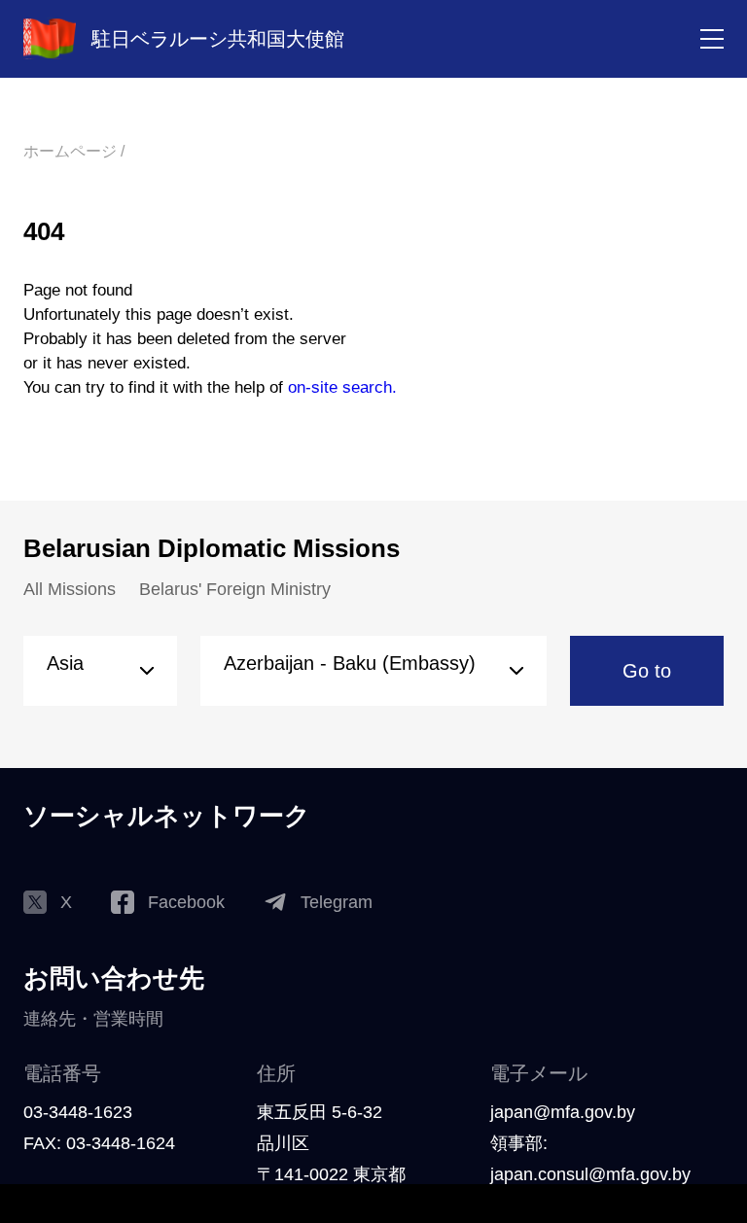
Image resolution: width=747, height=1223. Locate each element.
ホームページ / (73, 151)
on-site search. (342, 387)
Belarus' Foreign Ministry (235, 589)
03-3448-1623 (77, 1112)
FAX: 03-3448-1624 (99, 1143)
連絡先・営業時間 (93, 1019)
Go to (646, 670)
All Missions (69, 589)
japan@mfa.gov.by (562, 1112)
